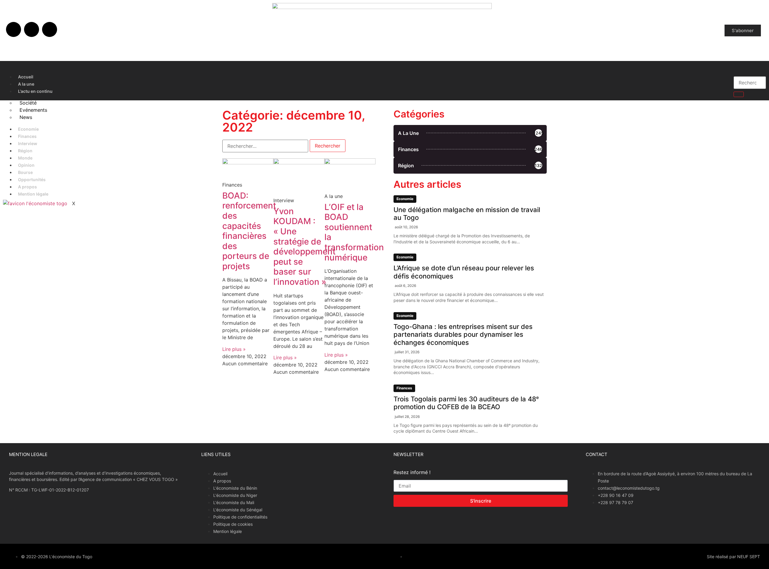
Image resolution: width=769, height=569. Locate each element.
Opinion (26, 165)
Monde (25, 157)
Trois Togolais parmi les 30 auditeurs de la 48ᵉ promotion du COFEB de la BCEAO (466, 403)
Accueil (25, 76)
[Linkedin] (49, 29)
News (26, 117)
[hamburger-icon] (723, 75)
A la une (26, 84)
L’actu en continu (35, 91)
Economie (28, 129)
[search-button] (739, 94)
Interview (27, 143)
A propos (27, 186)
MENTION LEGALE (28, 454)
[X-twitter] (31, 29)
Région (25, 150)
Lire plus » (234, 349)
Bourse (25, 172)
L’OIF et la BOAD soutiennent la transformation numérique (354, 232)
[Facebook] (13, 29)
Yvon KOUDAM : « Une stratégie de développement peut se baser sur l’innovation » (304, 246)
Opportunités (32, 179)
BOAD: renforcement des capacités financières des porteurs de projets (249, 230)
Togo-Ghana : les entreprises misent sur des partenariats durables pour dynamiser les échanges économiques (463, 334)
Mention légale (33, 193)
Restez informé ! (412, 472)
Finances (27, 136)
